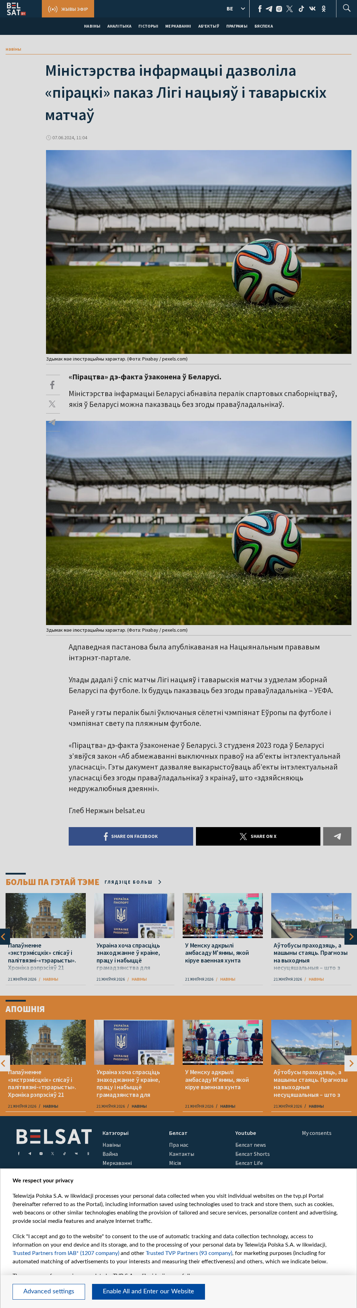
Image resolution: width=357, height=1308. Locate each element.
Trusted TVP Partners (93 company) (189, 1253)
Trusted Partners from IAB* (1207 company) (66, 1253)
